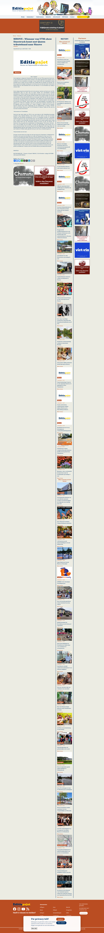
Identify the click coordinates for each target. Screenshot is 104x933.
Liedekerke (56, 915)
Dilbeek (55, 910)
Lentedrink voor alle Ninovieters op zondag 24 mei (63, 257)
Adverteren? (56, 17)
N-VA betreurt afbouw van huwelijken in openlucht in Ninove (64, 103)
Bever (41, 910)
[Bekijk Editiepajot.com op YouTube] (23, 910)
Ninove (19, 35)
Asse (54, 907)
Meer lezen (60, 66)
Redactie (48, 17)
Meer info (34, 928)
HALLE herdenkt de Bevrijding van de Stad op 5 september (64, 624)
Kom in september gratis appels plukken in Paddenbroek (63, 768)
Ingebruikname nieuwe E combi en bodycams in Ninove (63, 278)
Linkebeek (68, 915)
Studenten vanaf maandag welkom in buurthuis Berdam (64, 343)
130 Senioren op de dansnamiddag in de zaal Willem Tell (63, 543)
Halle (67, 913)
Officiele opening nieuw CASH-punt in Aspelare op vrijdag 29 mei (64, 188)
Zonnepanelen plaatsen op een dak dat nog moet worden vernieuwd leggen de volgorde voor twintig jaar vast (64, 500)
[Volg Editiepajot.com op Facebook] (14, 910)
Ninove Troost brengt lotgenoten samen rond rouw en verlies (63, 124)
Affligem (42, 907)
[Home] (23, 9)
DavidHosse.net (81, 929)
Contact (72, 17)
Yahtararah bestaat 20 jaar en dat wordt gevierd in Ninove (64, 299)
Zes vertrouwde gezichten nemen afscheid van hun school (64, 603)
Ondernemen (40, 17)
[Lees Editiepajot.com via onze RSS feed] (27, 910)
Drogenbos (69, 910)
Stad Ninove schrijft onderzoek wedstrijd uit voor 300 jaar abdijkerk (64, 668)
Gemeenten (43, 904)
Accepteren (60, 919)
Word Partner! (83, 913)
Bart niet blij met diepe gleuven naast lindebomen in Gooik (64, 708)
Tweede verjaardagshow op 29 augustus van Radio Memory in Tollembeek (64, 830)
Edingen (42, 913)
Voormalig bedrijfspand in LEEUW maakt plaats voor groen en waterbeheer (64, 851)
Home (22, 17)
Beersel (68, 907)
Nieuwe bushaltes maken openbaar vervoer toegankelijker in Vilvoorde (64, 809)
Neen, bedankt (61, 922)
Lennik (41, 915)
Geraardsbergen (57, 913)
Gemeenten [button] (30, 17)
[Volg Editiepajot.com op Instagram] (18, 910)
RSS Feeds (65, 17)
